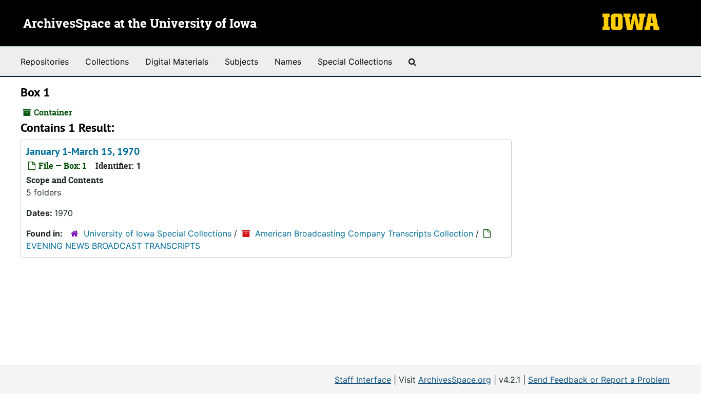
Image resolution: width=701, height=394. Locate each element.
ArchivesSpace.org (454, 380)
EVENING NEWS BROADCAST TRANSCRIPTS (113, 246)
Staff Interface (363, 380)
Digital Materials (176, 61)
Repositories (45, 61)
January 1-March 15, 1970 (83, 151)
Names (288, 61)
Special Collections (355, 61)
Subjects (241, 61)
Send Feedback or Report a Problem (599, 380)
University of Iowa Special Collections (157, 233)
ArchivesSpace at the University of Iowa (140, 24)
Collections (107, 61)
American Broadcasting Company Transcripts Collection (364, 233)
